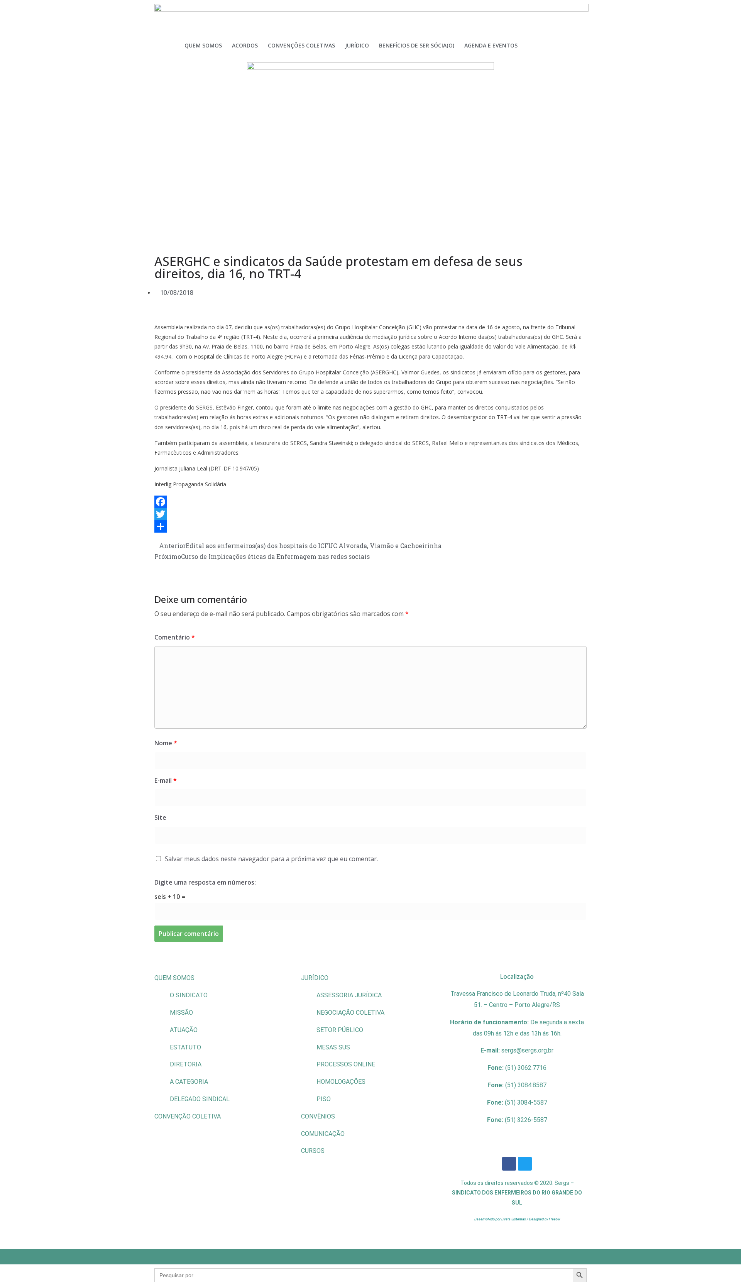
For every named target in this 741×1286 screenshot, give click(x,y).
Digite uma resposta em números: (205, 882)
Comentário (174, 637)
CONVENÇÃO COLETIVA (187, 1116)
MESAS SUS (333, 1047)
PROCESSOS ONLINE (345, 1064)
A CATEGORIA (189, 1081)
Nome (165, 743)
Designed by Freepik (544, 1219)
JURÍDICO (314, 977)
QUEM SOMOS (174, 977)
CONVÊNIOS (318, 1116)
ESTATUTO (185, 1047)
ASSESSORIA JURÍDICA (349, 995)
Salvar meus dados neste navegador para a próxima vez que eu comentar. (271, 859)
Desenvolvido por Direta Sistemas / (501, 1219)
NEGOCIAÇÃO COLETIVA (350, 1012)
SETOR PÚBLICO (339, 1030)
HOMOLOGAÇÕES (340, 1081)
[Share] (370, 526)
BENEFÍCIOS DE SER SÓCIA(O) (416, 45)
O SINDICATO (189, 995)
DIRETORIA (185, 1064)
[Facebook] (370, 502)
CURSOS (313, 1150)
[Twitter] (370, 514)
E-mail (165, 780)
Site (160, 817)
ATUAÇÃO (184, 1030)
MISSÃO (181, 1012)
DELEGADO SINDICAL (200, 1099)
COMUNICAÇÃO (323, 1133)
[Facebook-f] (509, 1164)
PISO (323, 1099)
